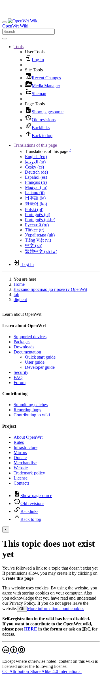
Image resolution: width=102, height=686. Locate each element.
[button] (19, 46)
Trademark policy (29, 472)
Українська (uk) (40, 235)
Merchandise (25, 462)
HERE (30, 629)
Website (21, 467)
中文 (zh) (33, 245)
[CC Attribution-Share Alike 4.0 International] (13, 651)
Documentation (27, 352)
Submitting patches (31, 404)
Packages (22, 341)
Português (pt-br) (40, 219)
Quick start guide (40, 357)
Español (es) (36, 177)
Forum (20, 382)
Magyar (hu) (36, 187)
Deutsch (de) (36, 172)
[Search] (4, 38)
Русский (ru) (37, 224)
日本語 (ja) (35, 197)
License (20, 478)
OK (22, 609)
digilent (20, 299)
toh (16, 294)
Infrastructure (25, 447)
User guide (34, 362)
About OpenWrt (28, 437)
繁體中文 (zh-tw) (41, 251)
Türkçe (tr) (34, 229)
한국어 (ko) (36, 203)
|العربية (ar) (35, 161)
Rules (19, 442)
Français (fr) (36, 182)
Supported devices (30, 336)
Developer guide (40, 367)
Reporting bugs (27, 409)
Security (21, 372)
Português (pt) (37, 214)
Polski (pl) (34, 209)
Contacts (21, 483)
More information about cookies (55, 608)
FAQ (18, 377)
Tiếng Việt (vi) (38, 240)
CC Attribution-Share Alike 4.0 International (42, 671)
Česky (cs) (34, 167)
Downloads (24, 346)
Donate (20, 457)
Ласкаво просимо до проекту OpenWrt (50, 289)
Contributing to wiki (32, 414)
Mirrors (20, 452)
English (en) (36, 156)
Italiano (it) (34, 192)
